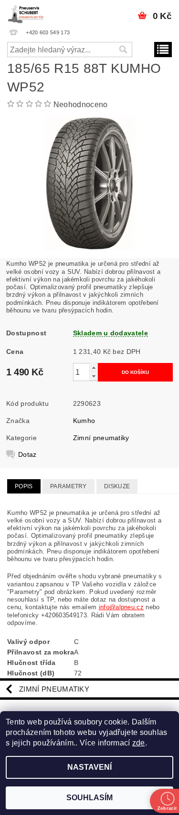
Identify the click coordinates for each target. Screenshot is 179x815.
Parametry (68, 486)
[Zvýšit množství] (93, 367)
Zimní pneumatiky (101, 438)
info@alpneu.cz (121, 607)
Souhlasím (89, 798)
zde (138, 743)
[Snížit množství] (93, 376)
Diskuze (117, 486)
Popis (24, 486)
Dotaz (27, 454)
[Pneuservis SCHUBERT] (26, 12)
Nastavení (89, 767)
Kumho (84, 420)
